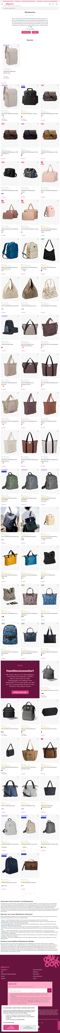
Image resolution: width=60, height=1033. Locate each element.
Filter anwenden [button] (26, 32)
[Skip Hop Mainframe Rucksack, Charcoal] (41, 693)
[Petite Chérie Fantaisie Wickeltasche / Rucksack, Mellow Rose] (41, 232)
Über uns (35, 978)
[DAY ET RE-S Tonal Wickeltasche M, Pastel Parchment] (42, 424)
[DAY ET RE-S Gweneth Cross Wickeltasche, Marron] (23, 347)
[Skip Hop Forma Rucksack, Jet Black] (21, 116)
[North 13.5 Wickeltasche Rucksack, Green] (3, 539)
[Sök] (2, 8)
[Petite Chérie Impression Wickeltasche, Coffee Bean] (21, 616)
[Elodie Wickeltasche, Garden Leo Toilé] (3, 193)
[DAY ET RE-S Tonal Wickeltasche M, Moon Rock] (1, 385)
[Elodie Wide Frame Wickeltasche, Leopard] (21, 193)
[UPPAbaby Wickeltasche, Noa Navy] (1, 885)
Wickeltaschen (32, 15)
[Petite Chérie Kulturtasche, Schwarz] (41, 731)
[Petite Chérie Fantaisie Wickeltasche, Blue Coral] (3, 578)
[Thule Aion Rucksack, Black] (1, 347)
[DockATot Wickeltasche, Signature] (21, 885)
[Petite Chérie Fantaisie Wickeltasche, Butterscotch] (1, 578)
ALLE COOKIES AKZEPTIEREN (11, 1027)
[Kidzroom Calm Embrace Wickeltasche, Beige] (41, 193)
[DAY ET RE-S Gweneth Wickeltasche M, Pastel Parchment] (23, 462)
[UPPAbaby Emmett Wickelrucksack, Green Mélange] (1, 501)
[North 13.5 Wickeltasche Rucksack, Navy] (1, 539)
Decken (3, 934)
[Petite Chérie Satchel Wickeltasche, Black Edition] (41, 270)
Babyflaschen (4, 926)
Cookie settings (36, 974)
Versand (2, 976)
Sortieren (35, 32)
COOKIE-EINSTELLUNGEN (28, 1027)
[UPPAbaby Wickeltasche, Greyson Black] (41, 847)
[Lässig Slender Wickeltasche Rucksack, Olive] (3, 116)
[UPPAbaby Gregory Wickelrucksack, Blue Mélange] (3, 501)
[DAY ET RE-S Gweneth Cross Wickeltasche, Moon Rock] (21, 347)
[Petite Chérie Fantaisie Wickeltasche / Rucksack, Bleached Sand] (45, 232)
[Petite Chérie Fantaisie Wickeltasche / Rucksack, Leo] (44, 232)
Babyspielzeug (4, 937)
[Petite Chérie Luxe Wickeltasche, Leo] (42, 578)
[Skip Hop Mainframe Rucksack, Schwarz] (42, 693)
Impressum (3, 978)
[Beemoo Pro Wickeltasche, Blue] (1, 808)
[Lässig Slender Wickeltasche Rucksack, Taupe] (1, 116)
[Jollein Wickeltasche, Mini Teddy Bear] (41, 309)
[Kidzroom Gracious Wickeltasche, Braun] (21, 232)
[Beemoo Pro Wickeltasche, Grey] (3, 808)
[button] (2, 4)
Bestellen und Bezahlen (37, 969)
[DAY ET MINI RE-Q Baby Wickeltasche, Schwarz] (1, 770)
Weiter (34, 893)
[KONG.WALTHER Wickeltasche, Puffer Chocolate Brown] (1, 155)
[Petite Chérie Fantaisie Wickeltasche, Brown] (41, 770)
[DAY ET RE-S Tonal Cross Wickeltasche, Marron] (41, 347)
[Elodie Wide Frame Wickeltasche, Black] (1, 193)
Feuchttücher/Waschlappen (7, 924)
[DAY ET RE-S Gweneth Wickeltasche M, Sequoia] (21, 462)
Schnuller (3, 930)
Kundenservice (4, 969)
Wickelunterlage (4, 921)
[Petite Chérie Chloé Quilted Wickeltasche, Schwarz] (41, 808)
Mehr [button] (31, 26)
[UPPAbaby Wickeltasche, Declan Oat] (21, 847)
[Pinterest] (38, 1027)
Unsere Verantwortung (37, 976)
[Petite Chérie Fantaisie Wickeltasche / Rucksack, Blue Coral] (42, 232)
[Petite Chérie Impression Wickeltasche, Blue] (23, 616)
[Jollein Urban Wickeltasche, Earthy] (3, 309)
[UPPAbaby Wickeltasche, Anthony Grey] (6, 501)
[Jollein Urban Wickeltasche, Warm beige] (1, 309)
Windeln (3, 920)
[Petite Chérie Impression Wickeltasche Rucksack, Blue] (1, 655)
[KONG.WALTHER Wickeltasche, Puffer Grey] (41, 116)
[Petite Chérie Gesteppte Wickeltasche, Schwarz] (41, 655)
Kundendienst (59, 1026)
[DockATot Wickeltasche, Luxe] (23, 885)
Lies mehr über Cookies (8, 1022)
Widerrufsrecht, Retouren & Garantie (8, 974)
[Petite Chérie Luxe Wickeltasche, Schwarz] (41, 578)
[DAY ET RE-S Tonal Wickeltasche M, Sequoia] (41, 424)
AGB (2, 971)
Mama (26, 15)
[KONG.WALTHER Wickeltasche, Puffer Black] (21, 155)
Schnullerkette (50, 930)
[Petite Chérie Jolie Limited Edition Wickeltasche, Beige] (21, 770)
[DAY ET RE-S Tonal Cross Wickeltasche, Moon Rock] (42, 347)
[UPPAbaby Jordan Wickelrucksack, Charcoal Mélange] (4, 501)
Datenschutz (35, 971)
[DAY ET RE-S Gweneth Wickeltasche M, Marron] (41, 385)
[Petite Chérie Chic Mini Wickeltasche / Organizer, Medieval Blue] (21, 655)
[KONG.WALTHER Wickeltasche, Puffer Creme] (41, 155)
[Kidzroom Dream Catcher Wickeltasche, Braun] (1, 232)
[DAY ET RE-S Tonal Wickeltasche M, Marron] (3, 385)
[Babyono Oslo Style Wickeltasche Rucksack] (21, 731)
